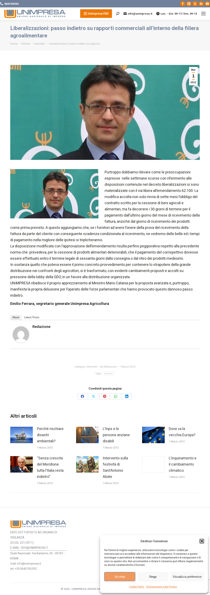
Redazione (41, 326)
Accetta (120, 576)
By (108, 366)
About (15, 317)
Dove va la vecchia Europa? (182, 432)
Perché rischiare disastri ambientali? (50, 435)
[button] (202, 541)
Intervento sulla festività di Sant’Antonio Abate (115, 467)
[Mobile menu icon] (203, 13)
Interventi (92, 366)
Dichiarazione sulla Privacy (161, 586)
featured (108, 373)
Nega (152, 576)
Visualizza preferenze (187, 576)
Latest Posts (31, 317)
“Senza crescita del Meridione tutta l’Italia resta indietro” (50, 467)
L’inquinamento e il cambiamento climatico (182, 464)
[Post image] (21, 435)
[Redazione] (21, 341)
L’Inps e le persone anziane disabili (116, 435)
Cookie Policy (136, 586)
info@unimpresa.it (140, 13)
